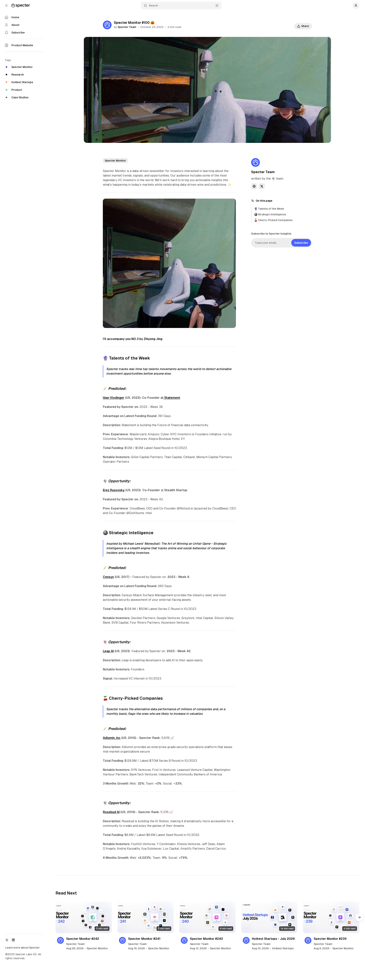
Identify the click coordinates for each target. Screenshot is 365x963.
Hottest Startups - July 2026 (273, 939)
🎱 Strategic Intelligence (270, 214)
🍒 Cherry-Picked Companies (273, 220)
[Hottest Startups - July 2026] (269, 917)
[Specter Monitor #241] (145, 917)
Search (153, 5)
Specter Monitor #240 (206, 939)
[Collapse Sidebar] (6, 5)
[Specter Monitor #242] (84, 917)
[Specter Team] (107, 25)
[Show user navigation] (355, 5)
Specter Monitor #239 (330, 939)
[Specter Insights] (20, 5)
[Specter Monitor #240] (207, 917)
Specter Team (127, 27)
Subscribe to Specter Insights (271, 233)
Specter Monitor (115, 160)
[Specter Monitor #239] (331, 917)
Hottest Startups (283, 948)
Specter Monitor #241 (144, 939)
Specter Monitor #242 (82, 939)
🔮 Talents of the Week (269, 208)
